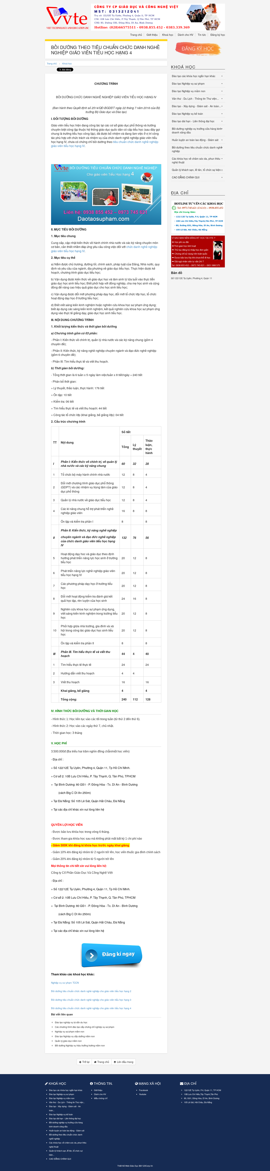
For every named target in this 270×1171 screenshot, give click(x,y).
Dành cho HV (185, 35)
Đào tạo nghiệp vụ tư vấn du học (71, 1022)
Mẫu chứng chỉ (100, 1098)
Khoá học (167, 35)
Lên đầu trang (125, 1062)
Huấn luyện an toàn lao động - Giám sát (195, 140)
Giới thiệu (152, 35)
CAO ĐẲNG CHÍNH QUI (185, 177)
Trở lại (85, 1062)
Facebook (143, 1090)
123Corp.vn (147, 1165)
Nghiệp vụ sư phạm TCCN (65, 982)
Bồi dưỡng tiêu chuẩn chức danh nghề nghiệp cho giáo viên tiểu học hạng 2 (91, 991)
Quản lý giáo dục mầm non (68, 1040)
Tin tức (202, 35)
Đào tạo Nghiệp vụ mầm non (188, 91)
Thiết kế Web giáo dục (127, 1165)
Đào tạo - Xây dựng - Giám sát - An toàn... (196, 106)
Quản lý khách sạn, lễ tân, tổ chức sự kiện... (197, 170)
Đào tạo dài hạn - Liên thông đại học (193, 121)
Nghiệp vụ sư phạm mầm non (69, 1031)
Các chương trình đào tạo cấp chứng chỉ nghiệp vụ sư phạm (84, 1026)
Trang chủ (136, 35)
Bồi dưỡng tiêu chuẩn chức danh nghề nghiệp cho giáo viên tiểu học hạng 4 (91, 1008)
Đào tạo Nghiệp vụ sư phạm (188, 83)
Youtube (142, 1094)
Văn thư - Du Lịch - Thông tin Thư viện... (195, 98)
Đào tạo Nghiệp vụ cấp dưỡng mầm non (75, 1036)
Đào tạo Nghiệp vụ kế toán (187, 113)
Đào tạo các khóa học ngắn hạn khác (193, 76)
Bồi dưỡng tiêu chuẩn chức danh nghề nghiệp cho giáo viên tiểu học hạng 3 (91, 999)
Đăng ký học (217, 35)
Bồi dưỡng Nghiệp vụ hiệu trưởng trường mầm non (80, 1045)
